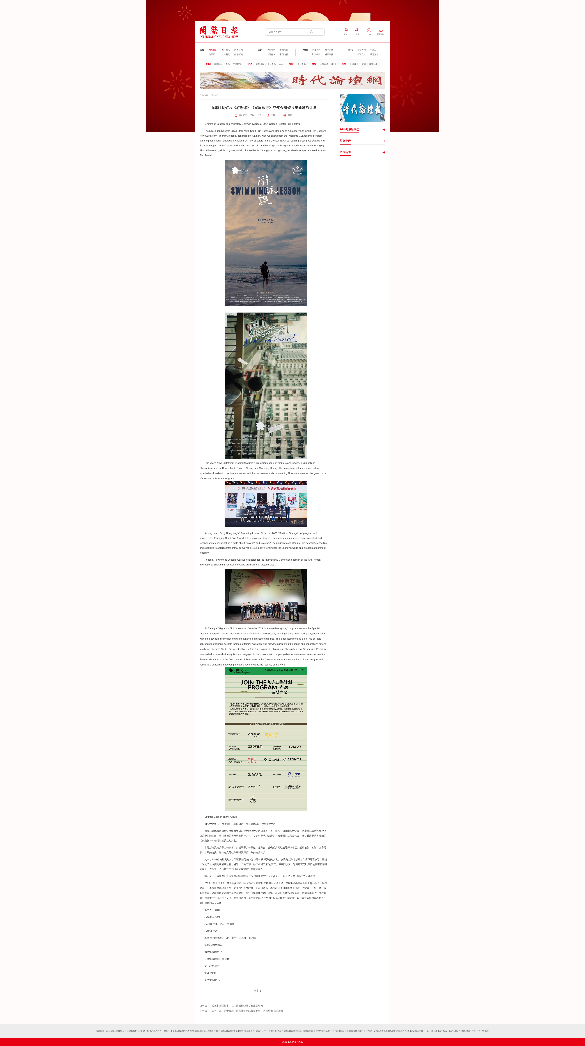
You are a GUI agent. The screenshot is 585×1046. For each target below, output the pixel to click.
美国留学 (324, 64)
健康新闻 (329, 50)
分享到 (257, 990)
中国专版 (271, 50)
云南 (281, 64)
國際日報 (218, 64)
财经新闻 (226, 55)
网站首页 (213, 50)
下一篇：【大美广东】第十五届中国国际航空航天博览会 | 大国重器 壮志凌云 (241, 1010)
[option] (292, 80)
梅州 (334, 64)
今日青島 (271, 64)
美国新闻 (238, 50)
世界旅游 (374, 55)
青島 (227, 64)
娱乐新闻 (238, 55)
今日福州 (354, 64)
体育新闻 (316, 50)
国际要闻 (226, 50)
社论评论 (361, 50)
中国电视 (284, 55)
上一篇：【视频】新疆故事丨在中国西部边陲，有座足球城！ (232, 1005)
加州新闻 (316, 55)
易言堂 (373, 50)
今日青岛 (271, 55)
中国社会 (284, 50)
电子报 (212, 55)
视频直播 (329, 55)
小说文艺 (361, 55)
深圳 (364, 64)
